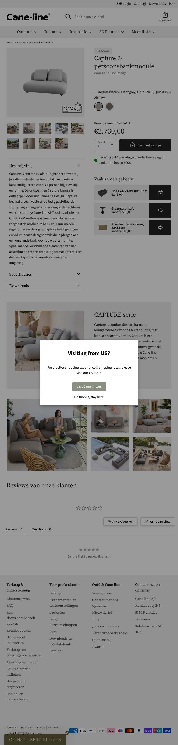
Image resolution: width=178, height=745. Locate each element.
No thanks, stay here (89, 397)
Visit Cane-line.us (89, 386)
